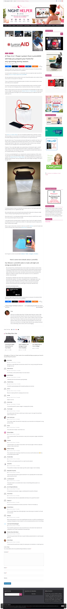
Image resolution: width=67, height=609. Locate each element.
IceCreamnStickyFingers (13, 524)
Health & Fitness (34, 25)
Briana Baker (10, 432)
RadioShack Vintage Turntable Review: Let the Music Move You (21, 2)
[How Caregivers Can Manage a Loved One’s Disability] (24, 336)
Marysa (9, 515)
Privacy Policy (47, 221)
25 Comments (15, 63)
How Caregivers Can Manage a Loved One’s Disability (24, 346)
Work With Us (58, 25)
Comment (6, 552)
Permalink (18, 362)
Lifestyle (9, 25)
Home (6, 25)
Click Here (33, 593)
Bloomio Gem (24, 227)
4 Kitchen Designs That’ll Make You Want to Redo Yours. (14, 306)
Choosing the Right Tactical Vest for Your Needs (9, 346)
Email (5, 573)
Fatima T (9, 500)
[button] (61, 25)
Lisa (11, 63)
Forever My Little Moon (12, 532)
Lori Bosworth (10, 479)
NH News (6, 53)
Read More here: (28, 607)
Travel (53, 25)
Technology (48, 25)
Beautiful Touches (11, 470)
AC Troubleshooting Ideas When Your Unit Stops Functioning (34, 306)
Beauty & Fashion (20, 25)
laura (8, 425)
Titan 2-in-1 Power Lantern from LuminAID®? (18, 74)
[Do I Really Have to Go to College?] (38, 336)
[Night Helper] (33, 5)
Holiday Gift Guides (41, 25)
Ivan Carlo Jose (10, 417)
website (31, 226)
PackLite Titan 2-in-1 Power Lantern (29, 91)
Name (5, 567)
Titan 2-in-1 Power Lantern (12, 134)
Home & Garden (26, 25)
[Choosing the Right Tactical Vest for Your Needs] (10, 336)
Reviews (14, 25)
